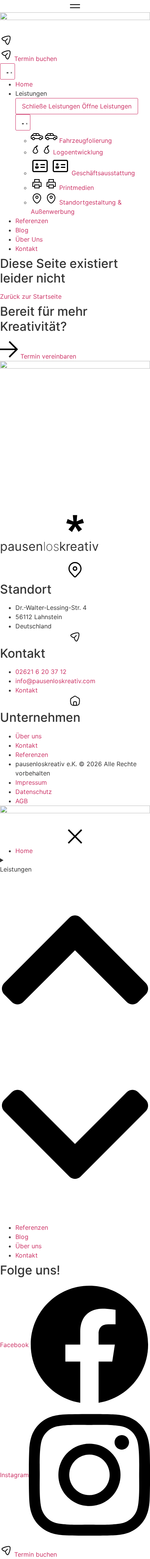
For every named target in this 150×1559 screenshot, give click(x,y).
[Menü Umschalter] (7, 71)
